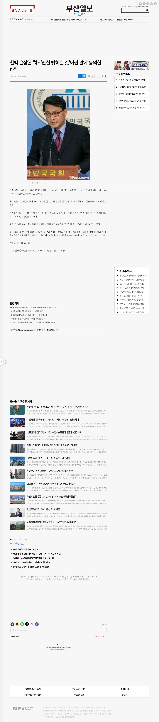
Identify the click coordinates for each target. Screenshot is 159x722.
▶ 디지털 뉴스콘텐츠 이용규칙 (18, 539)
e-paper (137, 6)
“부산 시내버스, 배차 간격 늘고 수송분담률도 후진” (138, 291)
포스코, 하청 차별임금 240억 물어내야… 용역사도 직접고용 (51, 483)
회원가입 (130, 6)
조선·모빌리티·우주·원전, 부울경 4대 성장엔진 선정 (138, 279)
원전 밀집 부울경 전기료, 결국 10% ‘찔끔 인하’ (136, 275)
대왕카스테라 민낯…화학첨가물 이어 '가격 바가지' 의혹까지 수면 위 (33, 322)
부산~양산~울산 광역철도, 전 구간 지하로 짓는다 (68, 20)
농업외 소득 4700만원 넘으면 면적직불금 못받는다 (33, 557)
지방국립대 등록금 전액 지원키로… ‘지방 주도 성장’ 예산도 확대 (53, 419)
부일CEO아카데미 (78, 688)
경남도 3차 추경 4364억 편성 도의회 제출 (43, 509)
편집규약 (125, 694)
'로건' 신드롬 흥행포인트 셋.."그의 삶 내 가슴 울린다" (28, 318)
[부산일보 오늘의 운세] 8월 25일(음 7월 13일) (116, 20)
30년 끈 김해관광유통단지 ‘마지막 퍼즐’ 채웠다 (32, 562)
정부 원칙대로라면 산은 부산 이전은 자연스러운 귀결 (48, 458)
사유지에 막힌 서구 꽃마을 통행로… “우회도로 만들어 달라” (51, 522)
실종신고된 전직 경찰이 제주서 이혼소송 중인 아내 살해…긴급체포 (54, 432)
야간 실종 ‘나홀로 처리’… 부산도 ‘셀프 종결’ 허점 (137, 295)
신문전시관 (125, 688)
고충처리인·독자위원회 (32, 694)
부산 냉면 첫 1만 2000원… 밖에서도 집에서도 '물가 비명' (50, 471)
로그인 (124, 6)
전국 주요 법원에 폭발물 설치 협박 (132, 287)
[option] (93, 20)
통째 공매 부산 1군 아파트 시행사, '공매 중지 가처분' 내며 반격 (52, 445)
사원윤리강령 (79, 694)
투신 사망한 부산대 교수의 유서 (26, 549)
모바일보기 (144, 6)
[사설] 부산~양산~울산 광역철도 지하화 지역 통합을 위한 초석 (137, 80)
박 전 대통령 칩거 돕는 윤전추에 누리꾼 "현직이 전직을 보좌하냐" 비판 (33, 307)
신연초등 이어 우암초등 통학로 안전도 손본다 (136, 300)
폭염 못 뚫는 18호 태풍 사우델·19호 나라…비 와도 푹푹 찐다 (37, 553)
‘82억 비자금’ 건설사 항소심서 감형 (132, 283)
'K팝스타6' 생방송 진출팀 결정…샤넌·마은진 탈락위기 (29, 315)
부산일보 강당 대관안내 (32, 688)
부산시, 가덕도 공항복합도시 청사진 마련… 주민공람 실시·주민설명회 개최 (57, 406)
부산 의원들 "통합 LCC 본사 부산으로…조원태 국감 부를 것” (51, 496)
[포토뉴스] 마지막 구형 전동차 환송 (132, 304)
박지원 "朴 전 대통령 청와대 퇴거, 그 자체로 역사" (27, 311)
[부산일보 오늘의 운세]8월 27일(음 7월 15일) (31, 566)
